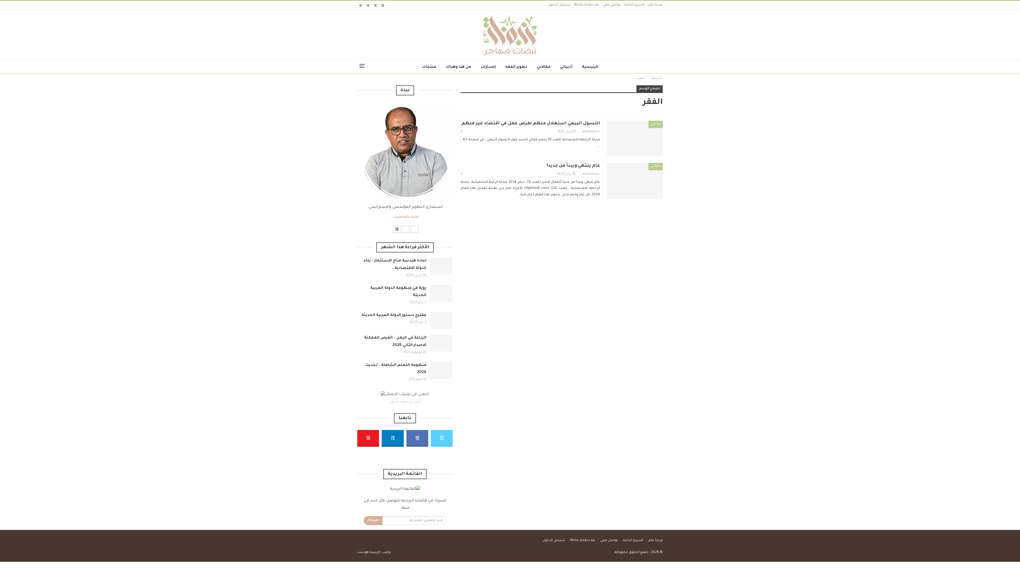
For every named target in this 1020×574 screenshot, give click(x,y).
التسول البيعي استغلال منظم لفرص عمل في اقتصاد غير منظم (531, 123)
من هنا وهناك (458, 67)
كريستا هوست (368, 552)
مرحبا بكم (655, 5)
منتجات (429, 67)
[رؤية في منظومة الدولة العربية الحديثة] (441, 293)
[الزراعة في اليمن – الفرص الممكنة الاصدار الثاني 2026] (441, 343)
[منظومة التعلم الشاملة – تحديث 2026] (441, 370)
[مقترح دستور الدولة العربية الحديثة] (441, 320)
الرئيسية (590, 67)
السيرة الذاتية (634, 5)
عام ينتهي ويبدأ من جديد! (573, 165)
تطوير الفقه (516, 67)
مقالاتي (543, 67)
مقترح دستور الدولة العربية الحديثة (394, 315)
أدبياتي (566, 67)
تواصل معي (611, 5)
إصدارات (488, 67)
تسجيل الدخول (559, 5)
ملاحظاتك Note (586, 5)
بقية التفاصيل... (405, 217)
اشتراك (373, 520)
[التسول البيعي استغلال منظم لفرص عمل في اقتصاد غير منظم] (635, 138)
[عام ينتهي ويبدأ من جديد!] (635, 181)
